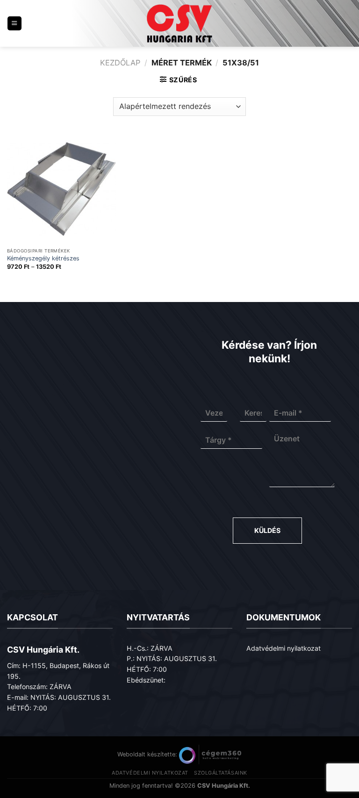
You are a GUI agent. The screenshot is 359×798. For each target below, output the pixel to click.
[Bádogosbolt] (179, 23)
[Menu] (14, 23)
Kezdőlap (120, 62)
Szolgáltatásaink (220, 772)
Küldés (267, 530)
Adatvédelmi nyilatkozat (283, 648)
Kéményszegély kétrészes (43, 258)
